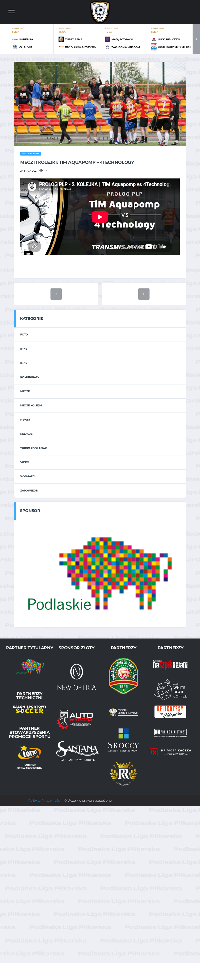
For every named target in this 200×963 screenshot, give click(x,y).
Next (196, 39)
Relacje (26, 433)
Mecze (25, 391)
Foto (24, 334)
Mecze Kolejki (31, 405)
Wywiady (27, 476)
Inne (23, 348)
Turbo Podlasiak (33, 448)
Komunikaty (29, 377)
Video (24, 462)
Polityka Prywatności (44, 800)
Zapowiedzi (29, 490)
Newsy (25, 419)
